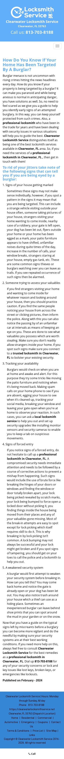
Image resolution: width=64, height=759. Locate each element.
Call (33, 753)
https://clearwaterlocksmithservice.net (32, 709)
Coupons (43, 722)
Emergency (27, 722)
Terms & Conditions (18, 730)
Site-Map (51, 730)
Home (14, 717)
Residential (28, 717)
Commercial (45, 717)
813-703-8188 (39, 32)
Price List (38, 730)
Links (32, 735)
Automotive (11, 722)
